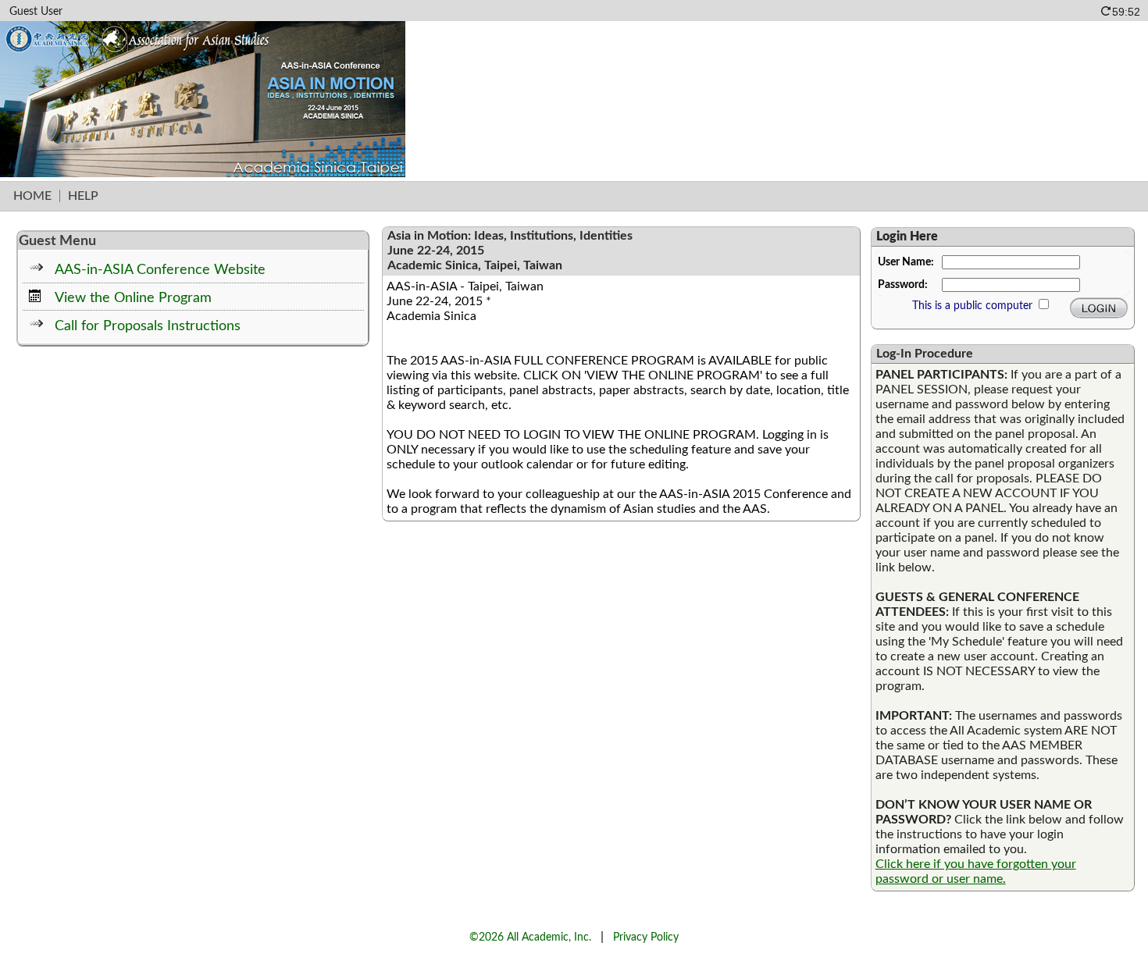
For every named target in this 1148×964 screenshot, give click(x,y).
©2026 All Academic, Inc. (530, 937)
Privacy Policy (646, 937)
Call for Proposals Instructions (148, 326)
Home (32, 196)
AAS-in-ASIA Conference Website (160, 269)
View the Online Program (133, 297)
